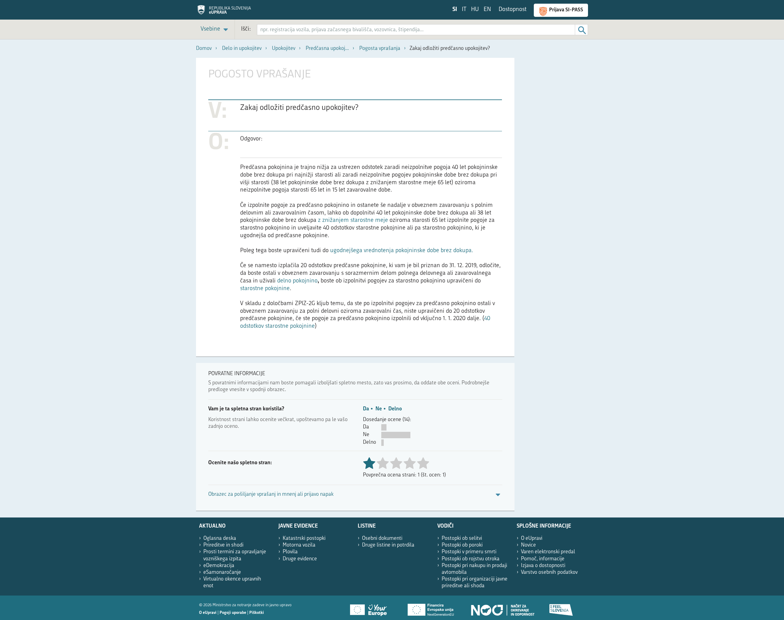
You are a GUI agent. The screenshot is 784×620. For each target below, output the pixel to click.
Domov (204, 48)
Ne (378, 409)
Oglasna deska (219, 538)
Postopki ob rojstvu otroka (470, 559)
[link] (215, 29)
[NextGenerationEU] (431, 608)
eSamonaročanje (222, 572)
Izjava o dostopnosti (543, 565)
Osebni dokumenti (382, 538)
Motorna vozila (299, 545)
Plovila (290, 552)
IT (464, 10)
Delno (395, 409)
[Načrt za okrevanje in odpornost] (502, 608)
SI (454, 10)
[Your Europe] (370, 608)
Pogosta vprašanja (379, 48)
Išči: (246, 29)
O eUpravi (531, 538)
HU (475, 10)
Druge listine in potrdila (388, 545)
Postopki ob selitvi (462, 538)
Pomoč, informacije (542, 559)
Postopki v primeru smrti (469, 552)
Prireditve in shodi (223, 545)
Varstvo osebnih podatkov (549, 572)
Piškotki (256, 613)
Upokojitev (283, 48)
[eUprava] (224, 11)
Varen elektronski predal (548, 552)
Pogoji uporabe (233, 613)
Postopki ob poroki (462, 545)
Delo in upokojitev (242, 48)
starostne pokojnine (265, 289)
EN (487, 10)
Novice (528, 545)
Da (366, 409)
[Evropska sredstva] (561, 608)
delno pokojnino (297, 281)
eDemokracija (218, 565)
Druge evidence (300, 559)
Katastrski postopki (304, 538)
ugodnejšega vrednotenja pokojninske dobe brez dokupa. (401, 251)
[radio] (382, 464)
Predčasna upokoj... (327, 48)
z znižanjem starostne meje (353, 220)
